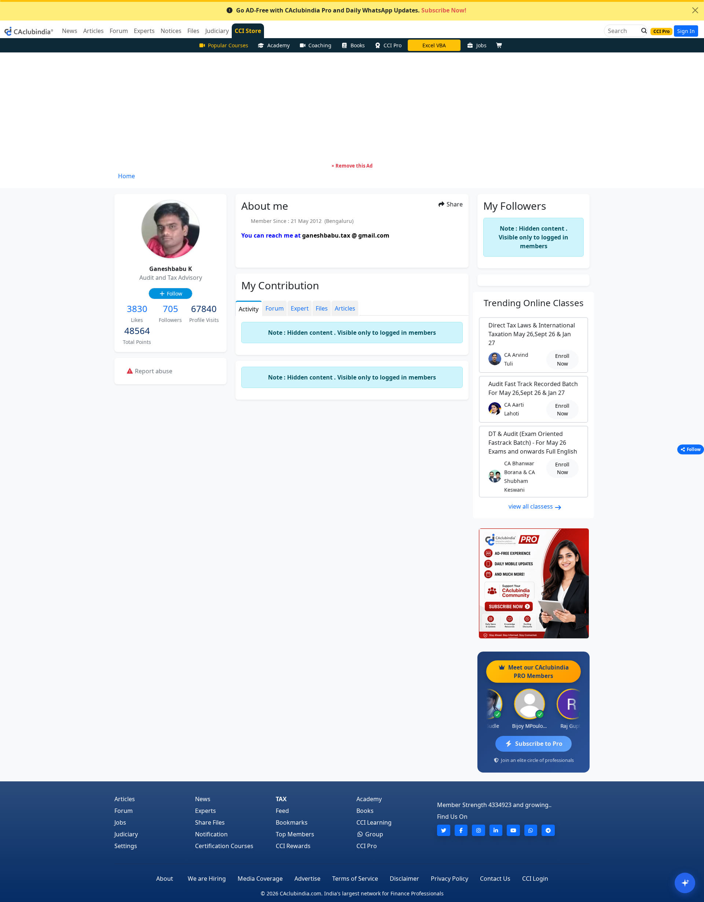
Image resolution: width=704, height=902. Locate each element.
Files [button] (193, 31)
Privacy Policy (449, 878)
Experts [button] (144, 31)
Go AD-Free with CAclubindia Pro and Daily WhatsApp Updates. (351, 10)
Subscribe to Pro (538, 744)
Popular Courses (228, 45)
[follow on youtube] (513, 830)
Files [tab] (322, 308)
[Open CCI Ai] (685, 883)
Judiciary (126, 834)
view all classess (531, 506)
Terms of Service (355, 878)
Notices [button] (171, 31)
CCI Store (248, 31)
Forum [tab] (274, 308)
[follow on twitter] (443, 830)
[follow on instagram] (478, 830)
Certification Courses (224, 846)
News (202, 799)
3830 (137, 308)
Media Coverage (260, 878)
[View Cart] (501, 45)
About (164, 878)
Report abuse (152, 371)
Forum (123, 811)
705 (170, 308)
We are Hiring (207, 878)
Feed (282, 811)
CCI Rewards (293, 846)
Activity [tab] (248, 309)
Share (454, 204)
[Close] (695, 10)
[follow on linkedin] (496, 830)
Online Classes (534, 303)
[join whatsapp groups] (531, 830)
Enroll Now (562, 359)
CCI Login (535, 878)
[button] (642, 31)
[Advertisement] (352, 107)
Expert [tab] (300, 308)
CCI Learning (374, 822)
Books (358, 45)
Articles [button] (93, 31)
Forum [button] (119, 31)
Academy (278, 45)
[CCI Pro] (533, 583)
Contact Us (495, 878)
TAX (281, 799)
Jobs (481, 45)
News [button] (69, 31)
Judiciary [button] (217, 31)
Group (373, 834)
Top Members (295, 834)
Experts (205, 811)
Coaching (319, 45)
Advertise (307, 878)
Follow (173, 293)
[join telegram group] (548, 830)
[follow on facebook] (461, 830)
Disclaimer (404, 878)
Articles (124, 799)
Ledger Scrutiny (434, 45)
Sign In (686, 30)
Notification (211, 834)
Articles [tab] (345, 308)
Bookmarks (292, 822)
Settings (125, 846)
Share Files (210, 822)
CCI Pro (393, 45)
